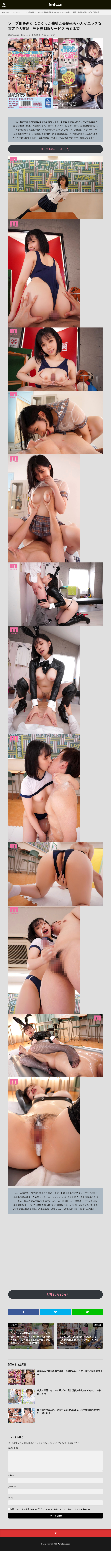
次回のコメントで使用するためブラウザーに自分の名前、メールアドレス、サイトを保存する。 (51, 1509)
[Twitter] (55, 1312)
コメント (13, 1448)
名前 (11, 1475)
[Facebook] (23, 1312)
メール (12, 1487)
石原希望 (37, 35)
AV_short (16, 12)
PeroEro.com (55, 4)
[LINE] (87, 1312)
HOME (6, 12)
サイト (11, 1498)
